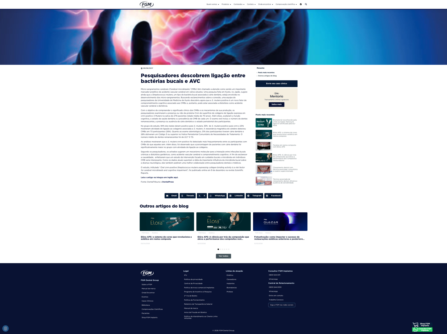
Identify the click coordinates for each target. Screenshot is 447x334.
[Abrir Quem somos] (218, 4)
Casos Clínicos (147, 301)
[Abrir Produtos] (230, 4)
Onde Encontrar (148, 292)
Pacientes (145, 313)
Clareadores (231, 279)
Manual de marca (148, 288)
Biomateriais (232, 287)
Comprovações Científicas (152, 309)
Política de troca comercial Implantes (199, 287)
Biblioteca (146, 305)
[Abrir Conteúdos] (244, 4)
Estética (230, 275)
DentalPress (168, 182)
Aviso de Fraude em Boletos (195, 312)
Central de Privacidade (193, 283)
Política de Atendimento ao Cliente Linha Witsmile (200, 317)
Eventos (145, 297)
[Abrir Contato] (255, 4)
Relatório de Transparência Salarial (198, 304)
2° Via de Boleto (190, 296)
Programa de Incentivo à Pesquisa (198, 292)
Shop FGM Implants (149, 317)
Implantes (231, 283)
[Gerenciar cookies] (5, 328)
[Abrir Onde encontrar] (272, 4)
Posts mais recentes (266, 72)
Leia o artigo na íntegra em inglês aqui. (159, 177)
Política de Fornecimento (194, 300)
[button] (171, 195)
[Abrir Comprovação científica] (296, 4)
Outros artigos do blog (267, 76)
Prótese (230, 292)
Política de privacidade (193, 279)
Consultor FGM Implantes (280, 271)
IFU (185, 275)
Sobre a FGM (147, 284)
